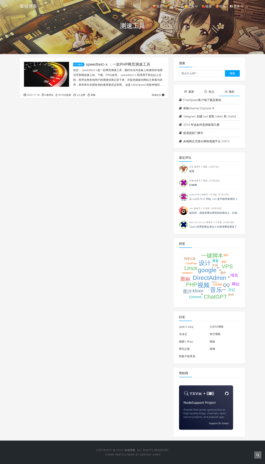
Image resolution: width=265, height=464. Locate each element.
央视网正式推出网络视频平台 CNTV (206, 141)
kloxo (198, 290)
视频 (203, 285)
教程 (224, 261)
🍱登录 (234, 6)
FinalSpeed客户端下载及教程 (202, 100)
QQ (226, 284)
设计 (205, 263)
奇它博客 (215, 334)
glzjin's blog (186, 326)
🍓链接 (206, 6)
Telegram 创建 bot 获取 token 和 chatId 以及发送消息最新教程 (211, 116)
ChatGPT (215, 297)
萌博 (212, 349)
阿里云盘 (190, 258)
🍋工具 (189, 6)
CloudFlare (191, 263)
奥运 (202, 294)
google (207, 270)
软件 (231, 294)
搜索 (232, 73)
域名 (234, 275)
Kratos (120, 454)
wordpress (187, 272)
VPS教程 (78, 64)
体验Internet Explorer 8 (198, 108)
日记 (231, 290)
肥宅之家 (184, 349)
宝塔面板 (217, 284)
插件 (223, 272)
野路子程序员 (187, 356)
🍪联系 (220, 6)
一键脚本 (212, 255)
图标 (185, 279)
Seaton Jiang (150, 454)
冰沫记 (183, 334)
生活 (215, 265)
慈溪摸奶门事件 (193, 133)
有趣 (220, 270)
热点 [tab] (211, 91)
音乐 (216, 289)
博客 (215, 261)
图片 (187, 291)
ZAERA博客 (217, 326)
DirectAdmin (209, 277)
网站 (236, 284)
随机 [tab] (232, 91)
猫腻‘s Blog (186, 341)
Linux (191, 268)
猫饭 (212, 341)
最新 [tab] (191, 91)
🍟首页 (157, 6)
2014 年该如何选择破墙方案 (201, 124)
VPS (227, 266)
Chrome (195, 297)
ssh (218, 268)
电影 (226, 255)
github (224, 289)
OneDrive (214, 282)
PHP (191, 284)
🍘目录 (171, 6)
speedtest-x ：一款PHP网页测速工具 (118, 64)
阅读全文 (156, 94)
